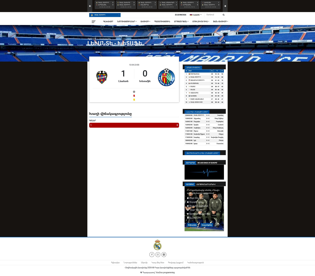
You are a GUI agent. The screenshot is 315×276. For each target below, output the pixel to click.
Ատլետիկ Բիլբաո (199, 134)
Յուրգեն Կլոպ (195, 202)
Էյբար (195, 143)
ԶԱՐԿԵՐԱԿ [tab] (190, 163)
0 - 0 (207, 115)
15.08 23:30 (188, 118)
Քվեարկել (192, 225)
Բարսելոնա (194, 74)
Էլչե (195, 140)
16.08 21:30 (188, 121)
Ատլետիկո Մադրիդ (197, 80)
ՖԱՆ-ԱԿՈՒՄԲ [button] (220, 21)
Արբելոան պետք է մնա (199, 214)
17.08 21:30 (188, 134)
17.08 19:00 (188, 131)
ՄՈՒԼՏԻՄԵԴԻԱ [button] (200, 21)
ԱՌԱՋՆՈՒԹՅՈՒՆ (193, 67)
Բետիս (192, 86)
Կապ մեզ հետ (157, 262)
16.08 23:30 (188, 125)
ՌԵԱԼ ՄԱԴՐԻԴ (99, 15)
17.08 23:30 (188, 137)
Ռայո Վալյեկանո (197, 99)
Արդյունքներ (207, 225)
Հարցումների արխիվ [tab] (205, 184)
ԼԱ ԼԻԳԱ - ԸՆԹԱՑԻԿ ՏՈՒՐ (197, 112)
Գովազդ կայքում (175, 262)
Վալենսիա (194, 93)
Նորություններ (130, 262)
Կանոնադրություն (195, 262)
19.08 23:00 (188, 143)
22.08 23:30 (188, 115)
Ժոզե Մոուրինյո (196, 198)
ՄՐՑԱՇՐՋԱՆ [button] (180, 21)
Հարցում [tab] (190, 184)
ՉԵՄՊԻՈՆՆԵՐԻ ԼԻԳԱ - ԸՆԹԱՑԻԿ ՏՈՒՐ (202, 153)
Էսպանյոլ (220, 115)
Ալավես (196, 125)
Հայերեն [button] (196, 15)
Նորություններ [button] (126, 21)
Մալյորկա (197, 121)
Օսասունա (220, 143)
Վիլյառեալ (194, 83)
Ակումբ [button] (145, 21)
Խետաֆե (193, 96)
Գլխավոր (108, 21)
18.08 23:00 (188, 140)
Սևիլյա (221, 134)
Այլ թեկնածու (195, 218)
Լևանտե (220, 125)
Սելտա (192, 89)
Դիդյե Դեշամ (195, 210)
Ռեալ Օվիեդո (219, 118)
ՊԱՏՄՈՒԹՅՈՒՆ (162, 21)
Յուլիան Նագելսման (198, 206)
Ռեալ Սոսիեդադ (196, 102)
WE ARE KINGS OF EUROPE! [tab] (207, 163)
